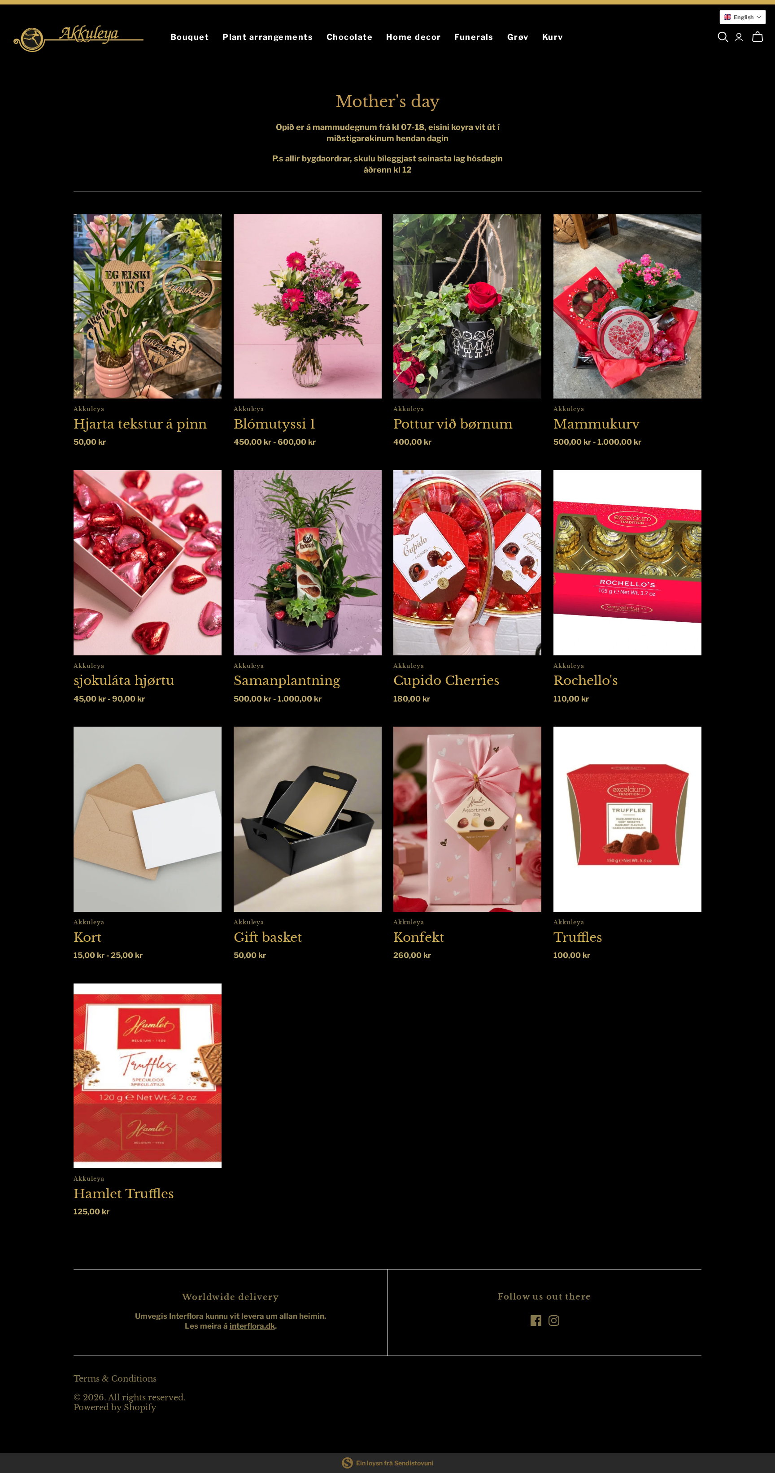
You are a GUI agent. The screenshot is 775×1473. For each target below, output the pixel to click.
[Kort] (148, 819)
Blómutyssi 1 (274, 424)
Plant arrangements (267, 37)
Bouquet (189, 37)
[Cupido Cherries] (467, 562)
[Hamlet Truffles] (148, 1076)
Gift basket (268, 937)
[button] (743, 17)
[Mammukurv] (627, 306)
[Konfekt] (467, 819)
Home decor (413, 37)
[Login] (739, 37)
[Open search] (723, 37)
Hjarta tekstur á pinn (140, 424)
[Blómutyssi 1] (308, 306)
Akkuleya (89, 409)
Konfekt (418, 937)
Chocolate (350, 37)
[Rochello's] (627, 562)
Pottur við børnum (453, 424)
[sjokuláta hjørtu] (148, 562)
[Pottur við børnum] (467, 306)
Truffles (577, 937)
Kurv (552, 37)
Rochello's (585, 681)
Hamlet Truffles (124, 1194)
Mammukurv (596, 424)
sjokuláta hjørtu (124, 681)
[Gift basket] (308, 819)
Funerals (474, 37)
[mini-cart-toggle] (757, 37)
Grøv (518, 37)
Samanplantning (287, 681)
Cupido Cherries (446, 681)
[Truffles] (627, 819)
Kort (88, 937)
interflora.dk (252, 1325)
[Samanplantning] (308, 562)
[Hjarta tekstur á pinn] (148, 306)
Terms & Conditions (115, 1379)
